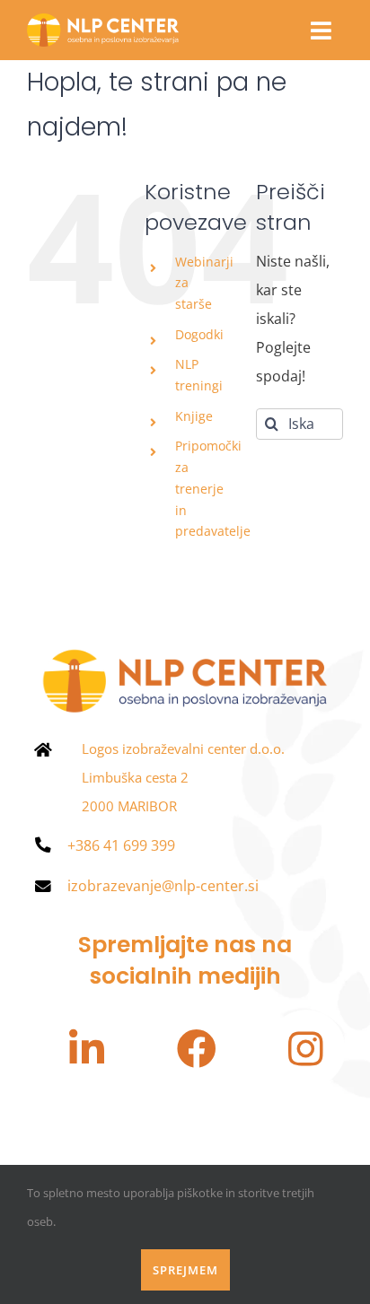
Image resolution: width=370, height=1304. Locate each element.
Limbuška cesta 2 (135, 777)
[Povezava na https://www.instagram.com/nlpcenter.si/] (306, 1049)
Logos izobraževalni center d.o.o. (183, 748)
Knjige (194, 415)
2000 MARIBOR (129, 806)
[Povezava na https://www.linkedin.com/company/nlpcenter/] (86, 1049)
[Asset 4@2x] (103, 21)
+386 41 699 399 (121, 845)
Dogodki (199, 334)
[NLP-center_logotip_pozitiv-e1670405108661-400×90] (185, 652)
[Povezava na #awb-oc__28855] (321, 30)
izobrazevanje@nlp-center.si (163, 886)
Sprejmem (185, 1270)
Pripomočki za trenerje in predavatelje (213, 488)
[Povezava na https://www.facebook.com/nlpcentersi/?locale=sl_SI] (196, 1049)
